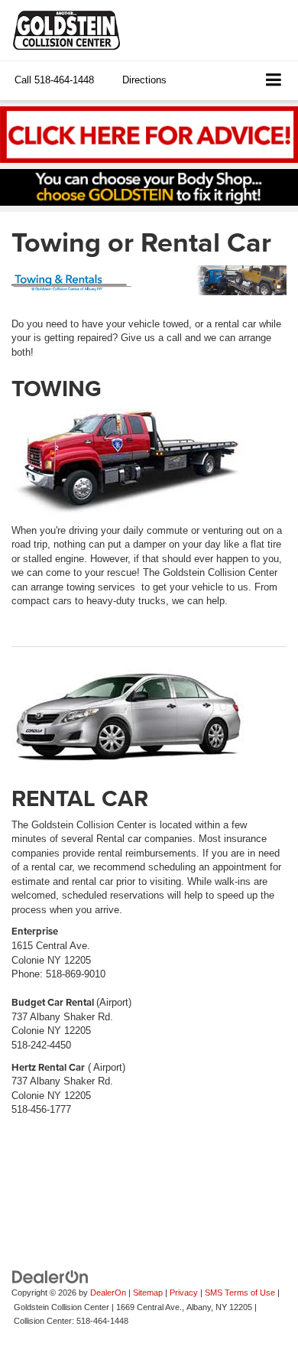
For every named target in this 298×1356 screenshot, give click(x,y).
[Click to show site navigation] (274, 80)
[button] (54, 79)
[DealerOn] (50, 1276)
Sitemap (148, 1292)
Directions (144, 80)
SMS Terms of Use (240, 1292)
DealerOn (108, 1292)
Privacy (184, 1292)
